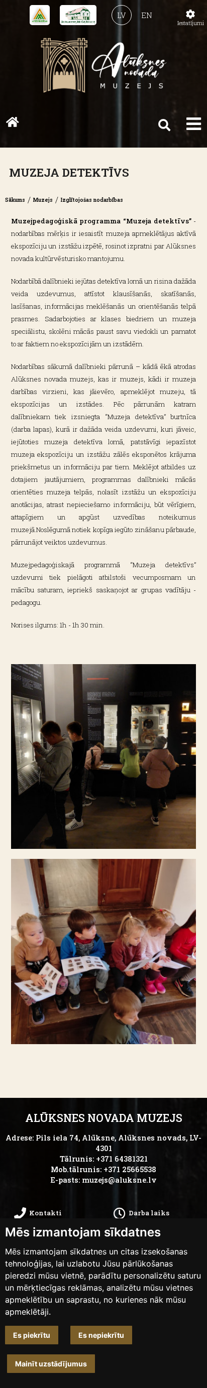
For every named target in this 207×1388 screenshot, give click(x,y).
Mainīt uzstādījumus (51, 1363)
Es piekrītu (31, 1335)
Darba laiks (149, 1212)
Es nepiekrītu (101, 1335)
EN (146, 15)
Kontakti (45, 1212)
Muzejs (43, 200)
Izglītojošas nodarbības (92, 200)
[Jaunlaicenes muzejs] (78, 15)
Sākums (15, 200)
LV (121, 15)
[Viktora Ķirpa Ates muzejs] (40, 15)
